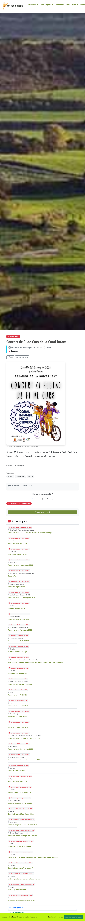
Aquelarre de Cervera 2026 (18, 727)
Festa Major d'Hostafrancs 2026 (20, 684)
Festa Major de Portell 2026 (18, 641)
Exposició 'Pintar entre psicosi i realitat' (23, 836)
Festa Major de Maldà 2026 (18, 543)
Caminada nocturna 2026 (17, 673)
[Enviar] (52, 498)
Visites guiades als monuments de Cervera (24, 879)
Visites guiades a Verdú (17, 890)
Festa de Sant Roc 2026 (17, 771)
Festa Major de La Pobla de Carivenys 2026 (24, 738)
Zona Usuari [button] (71, 4)
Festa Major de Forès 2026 (18, 706)
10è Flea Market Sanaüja (17, 652)
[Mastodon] (42, 498)
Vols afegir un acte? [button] (18, 912)
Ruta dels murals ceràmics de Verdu (21, 900)
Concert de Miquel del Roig (18, 554)
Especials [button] (59, 4)
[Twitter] (47, 498)
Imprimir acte (23, 357)
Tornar (11, 357)
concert (10, 476)
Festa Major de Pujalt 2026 (18, 781)
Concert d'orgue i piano (16, 587)
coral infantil (20, 476)
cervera (30, 476)
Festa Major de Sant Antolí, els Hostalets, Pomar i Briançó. (30, 533)
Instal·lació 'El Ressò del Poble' (19, 846)
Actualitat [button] (32, 4)
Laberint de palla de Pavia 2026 (20, 803)
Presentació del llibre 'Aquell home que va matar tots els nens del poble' (35, 662)
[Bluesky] (37, 498)
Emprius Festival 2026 (16, 608)
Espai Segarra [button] (46, 4)
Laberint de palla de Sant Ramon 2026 (22, 825)
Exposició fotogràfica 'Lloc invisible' (21, 814)
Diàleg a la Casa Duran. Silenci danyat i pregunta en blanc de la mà (33, 857)
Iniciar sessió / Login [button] (43, 512)
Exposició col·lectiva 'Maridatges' (20, 868)
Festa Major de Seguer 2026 (18, 619)
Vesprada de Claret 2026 (17, 716)
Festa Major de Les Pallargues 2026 (21, 598)
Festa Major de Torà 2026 (17, 695)
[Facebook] (32, 498)
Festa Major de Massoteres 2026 (20, 565)
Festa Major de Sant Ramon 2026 (20, 749)
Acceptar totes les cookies (73, 917)
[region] (42, 917)
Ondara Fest (12, 576)
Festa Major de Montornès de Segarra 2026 (24, 760)
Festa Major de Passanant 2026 (20, 630)
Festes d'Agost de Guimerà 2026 (20, 792)
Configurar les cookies (55, 917)
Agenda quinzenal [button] (17, 908)
